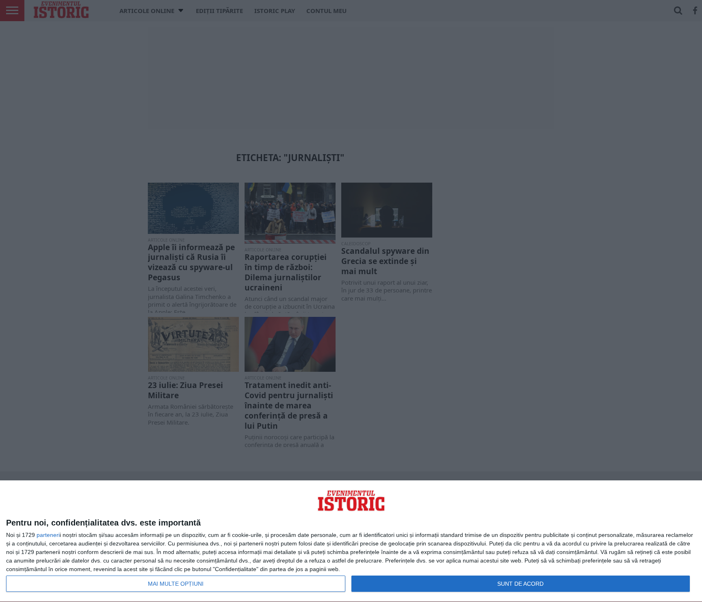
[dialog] (351, 541)
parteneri (48, 535)
